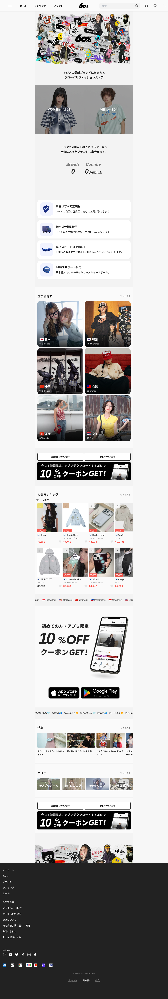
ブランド (58, 5)
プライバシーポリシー (14, 915)
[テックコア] (97, 791)
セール (23, 5)
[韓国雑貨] (121, 791)
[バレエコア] (73, 791)
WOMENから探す (60, 464)
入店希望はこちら (12, 944)
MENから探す (107, 464)
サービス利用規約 (12, 921)
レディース (8, 877)
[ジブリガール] (48, 791)
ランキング (40, 5)
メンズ (6, 883)
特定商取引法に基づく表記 (16, 932)
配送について (9, 926)
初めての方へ (9, 909)
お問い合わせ (9, 938)
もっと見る (125, 303)
